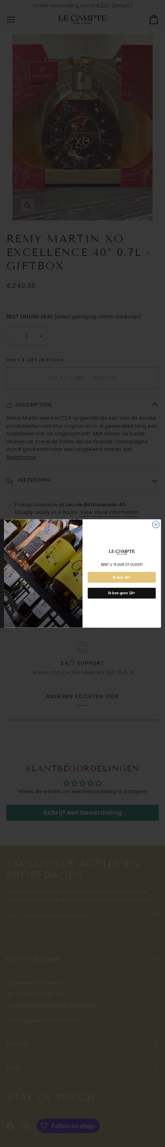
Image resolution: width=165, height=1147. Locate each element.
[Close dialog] (155, 524)
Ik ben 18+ (122, 577)
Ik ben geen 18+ (121, 593)
